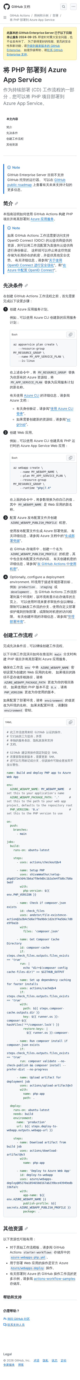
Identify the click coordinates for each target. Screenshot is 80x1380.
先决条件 (13, 285)
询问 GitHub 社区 (18, 1318)
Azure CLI (31, 395)
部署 (55, 15)
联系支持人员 (16, 1324)
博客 (21, 1364)
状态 (54, 1360)
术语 (36, 1360)
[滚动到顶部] (71, 1371)
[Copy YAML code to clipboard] (70, 722)
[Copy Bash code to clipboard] (70, 334)
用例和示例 (41, 15)
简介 (8, 203)
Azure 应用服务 (42, 219)
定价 (63, 1360)
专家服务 (9, 1364)
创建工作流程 (18, 635)
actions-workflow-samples (54, 1279)
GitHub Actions (20, 15)
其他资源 (13, 1228)
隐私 (45, 1360)
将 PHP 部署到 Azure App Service (32, 19)
